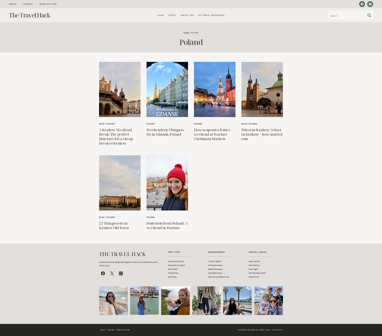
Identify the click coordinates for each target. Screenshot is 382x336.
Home (160, 15)
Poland (111, 124)
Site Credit (277, 330)
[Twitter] (112, 273)
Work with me (48, 4)
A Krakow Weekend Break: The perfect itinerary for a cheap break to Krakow (116, 136)
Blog (102, 124)
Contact (28, 4)
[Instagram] (370, 4)
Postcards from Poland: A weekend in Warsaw (167, 225)
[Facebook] (362, 4)
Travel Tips (187, 15)
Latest (172, 15)
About (13, 4)
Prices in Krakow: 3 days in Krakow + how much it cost (262, 134)
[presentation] (120, 89)
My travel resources (211, 15)
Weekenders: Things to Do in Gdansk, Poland (165, 132)
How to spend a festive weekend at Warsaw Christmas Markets (212, 134)
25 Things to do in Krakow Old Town (114, 225)
